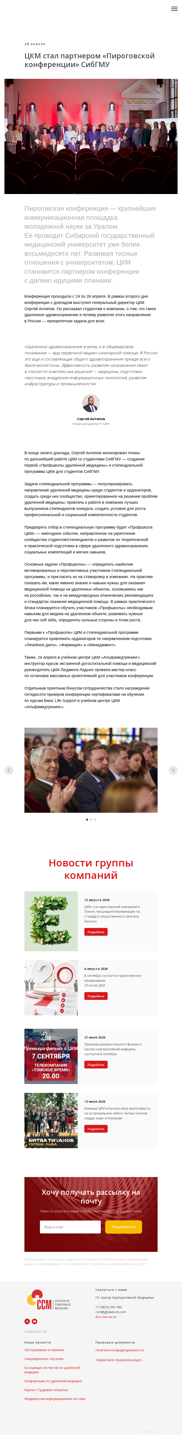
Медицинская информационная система (54, 1399)
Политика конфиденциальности (119, 1350)
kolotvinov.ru (149, 1431)
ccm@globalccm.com (110, 1312)
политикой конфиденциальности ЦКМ (117, 1264)
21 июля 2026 (94, 1037)
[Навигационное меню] (174, 9)
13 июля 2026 (94, 1101)
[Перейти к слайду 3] (95, 820)
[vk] (27, 1321)
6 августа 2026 (96, 969)
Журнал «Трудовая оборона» (46, 1390)
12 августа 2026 (96, 900)
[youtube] (34, 1321)
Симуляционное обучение (44, 1359)
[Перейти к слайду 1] (87, 820)
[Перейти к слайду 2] (91, 820)
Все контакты (105, 1317)
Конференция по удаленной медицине (53, 1381)
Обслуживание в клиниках (44, 1350)
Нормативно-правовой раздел (118, 1360)
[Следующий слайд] (173, 770)
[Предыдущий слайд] (8, 770)
